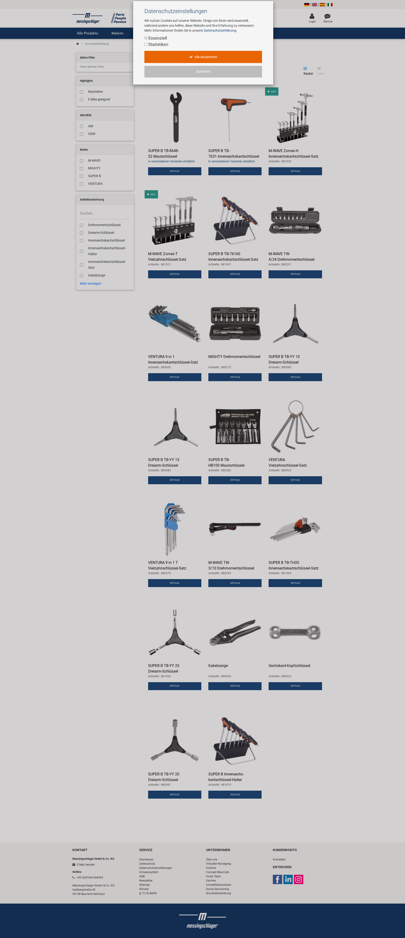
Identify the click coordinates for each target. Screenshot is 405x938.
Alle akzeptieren (205, 57)
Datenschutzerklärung (220, 30)
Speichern (203, 72)
